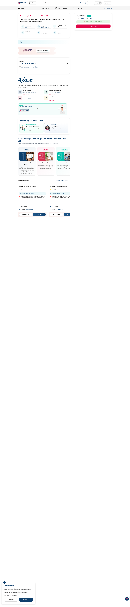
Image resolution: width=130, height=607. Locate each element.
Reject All (11, 599)
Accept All (26, 599)
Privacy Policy (14, 594)
